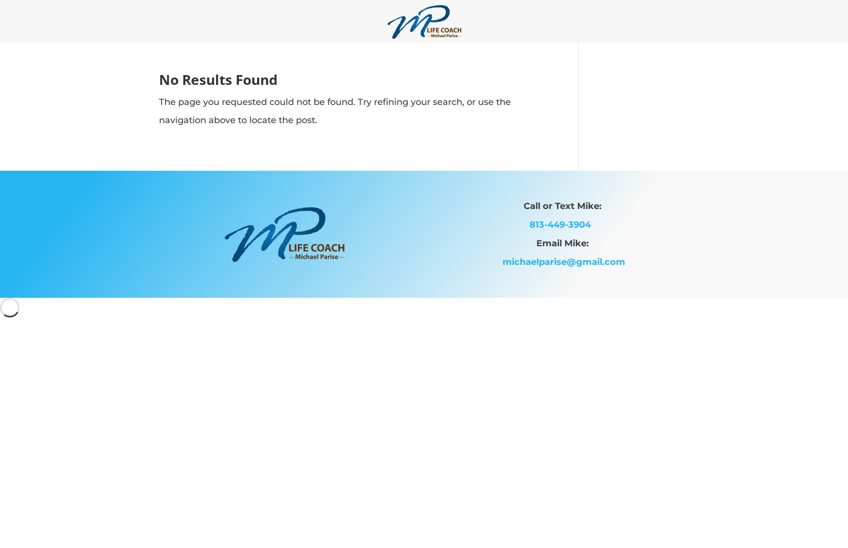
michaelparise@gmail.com (564, 262)
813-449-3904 (564, 224)
